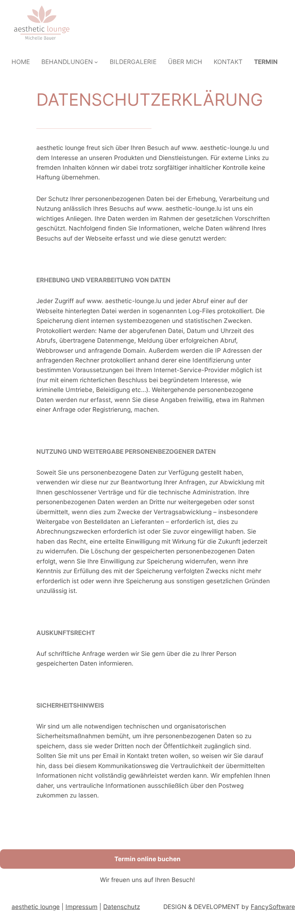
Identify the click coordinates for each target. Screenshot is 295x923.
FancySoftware (273, 906)
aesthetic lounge (36, 906)
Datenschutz (121, 906)
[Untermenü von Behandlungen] (96, 62)
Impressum (81, 906)
